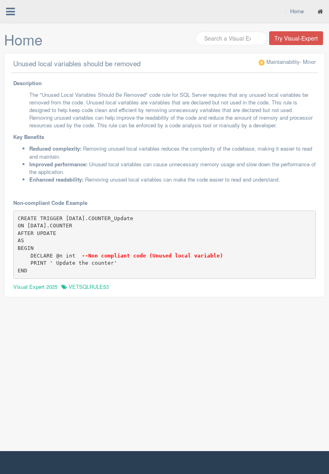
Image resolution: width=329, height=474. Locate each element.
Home (297, 11)
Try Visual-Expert (296, 38)
